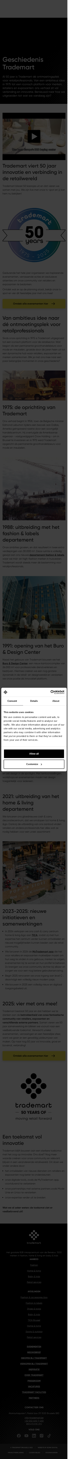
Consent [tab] (12, 701)
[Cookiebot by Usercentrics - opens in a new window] (50, 692)
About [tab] (55, 701)
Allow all (34, 753)
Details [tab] (34, 701)
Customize (32, 764)
